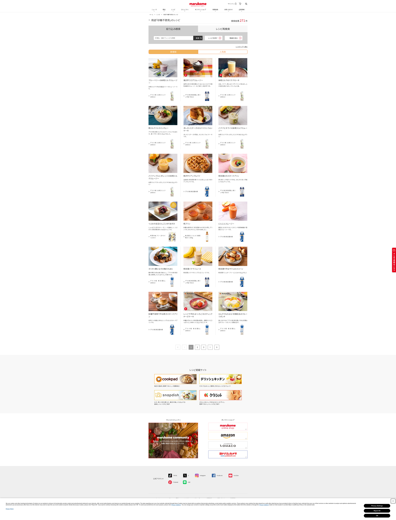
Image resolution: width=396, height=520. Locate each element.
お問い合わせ (228, 9)
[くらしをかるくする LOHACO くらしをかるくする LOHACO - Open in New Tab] (227, 445)
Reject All (377, 511)
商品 (164, 9)
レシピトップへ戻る (242, 47)
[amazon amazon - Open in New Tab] (227, 436)
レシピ (173, 9)
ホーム (151, 14)
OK (377, 515)
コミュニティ (185, 9)
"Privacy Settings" (176, 505)
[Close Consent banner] (393, 501)
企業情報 (242, 9)
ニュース (154, 9)
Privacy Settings (377, 506)
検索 (246, 4)
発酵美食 (215, 9)
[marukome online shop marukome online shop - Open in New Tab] (227, 426)
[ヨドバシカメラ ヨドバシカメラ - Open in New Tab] (227, 454)
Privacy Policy (10, 509)
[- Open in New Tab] (240, 4)
